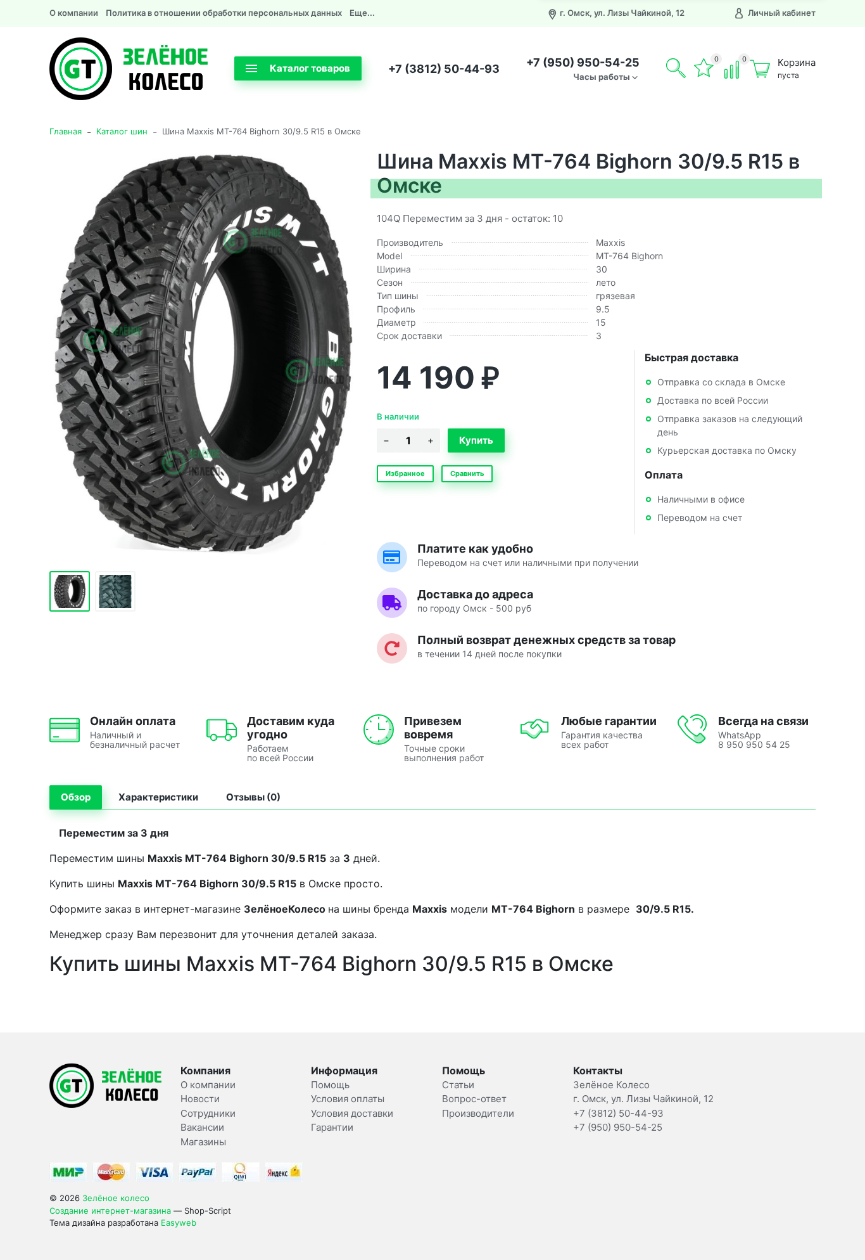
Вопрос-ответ (474, 1099)
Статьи (458, 1085)
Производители (478, 1113)
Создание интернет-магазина (110, 1210)
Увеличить (203, 352)
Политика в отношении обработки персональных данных (224, 13)
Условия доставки (352, 1113)
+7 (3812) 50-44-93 (444, 68)
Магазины (203, 1142)
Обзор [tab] (76, 797)
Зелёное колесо (115, 1198)
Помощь (330, 1085)
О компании (73, 13)
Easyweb (178, 1223)
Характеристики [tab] (158, 797)
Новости (200, 1099)
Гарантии (332, 1127)
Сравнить (467, 473)
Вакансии (202, 1127)
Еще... (362, 13)
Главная (65, 131)
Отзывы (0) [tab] (253, 797)
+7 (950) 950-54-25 (583, 62)
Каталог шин (122, 131)
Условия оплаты (347, 1099)
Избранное (405, 473)
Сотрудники (208, 1113)
